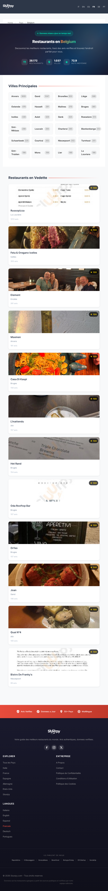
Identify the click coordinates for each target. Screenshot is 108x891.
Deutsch (6, 831)
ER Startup (82, 860)
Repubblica (16, 860)
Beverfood (55, 860)
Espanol (6, 821)
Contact (59, 768)
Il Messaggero (29, 860)
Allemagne (7, 784)
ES (88, 7)
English (6, 815)
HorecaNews (43, 860)
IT (78, 7)
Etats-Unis (7, 789)
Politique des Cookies (66, 784)
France (6, 773)
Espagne (7, 778)
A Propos (60, 762)
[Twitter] (61, 747)
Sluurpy (6, 794)
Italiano (6, 810)
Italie (5, 768)
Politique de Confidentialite (68, 773)
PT (104, 7)
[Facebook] (47, 747)
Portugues (7, 836)
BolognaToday (68, 860)
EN (83, 7)
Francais (7, 826)
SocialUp (93, 860)
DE (99, 7)
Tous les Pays (9, 762)
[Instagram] (54, 747)
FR (94, 7)
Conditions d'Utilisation (66, 778)
